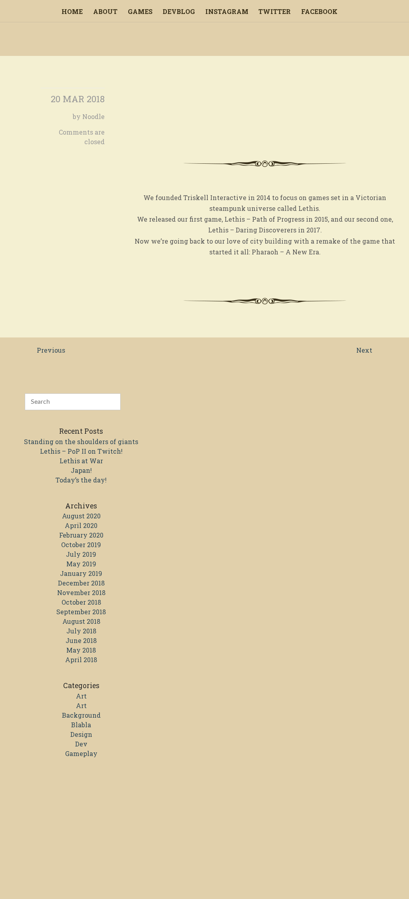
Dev (81, 744)
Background (81, 715)
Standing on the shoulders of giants (81, 441)
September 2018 (81, 611)
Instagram (226, 11)
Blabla (81, 724)
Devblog (179, 11)
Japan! (81, 470)
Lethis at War (81, 460)
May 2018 (81, 650)
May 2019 (81, 564)
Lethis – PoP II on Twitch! (81, 451)
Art (81, 696)
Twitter (274, 11)
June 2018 (81, 640)
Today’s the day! (81, 480)
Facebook (319, 11)
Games (140, 11)
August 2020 (81, 516)
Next (364, 350)
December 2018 (81, 583)
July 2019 (81, 554)
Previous (51, 350)
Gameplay (81, 753)
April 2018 (81, 659)
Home (72, 11)
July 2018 (81, 631)
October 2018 (81, 602)
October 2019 (81, 544)
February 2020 (81, 535)
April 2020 (81, 525)
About (105, 11)
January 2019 (81, 573)
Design (81, 734)
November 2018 (81, 592)
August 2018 (81, 621)
